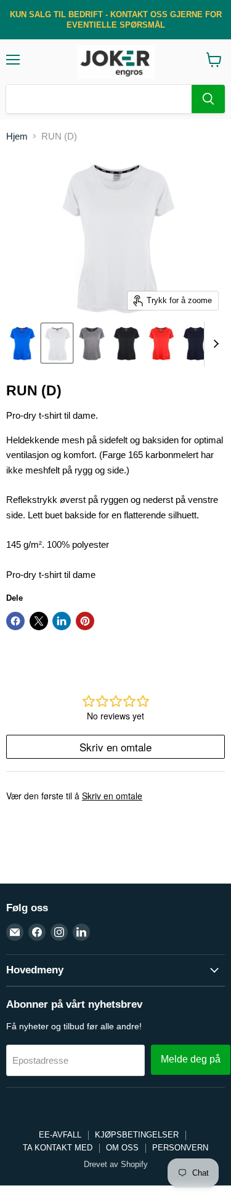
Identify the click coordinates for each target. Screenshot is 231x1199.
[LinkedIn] (81, 932)
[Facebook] (37, 932)
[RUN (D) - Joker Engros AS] (22, 343)
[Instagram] (59, 932)
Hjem (17, 136)
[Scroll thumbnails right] (214, 344)
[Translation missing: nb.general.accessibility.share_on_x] (39, 621)
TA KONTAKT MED (57, 1147)
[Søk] (208, 99)
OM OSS (122, 1147)
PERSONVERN (180, 1147)
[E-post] (14, 932)
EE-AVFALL (60, 1134)
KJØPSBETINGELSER (137, 1134)
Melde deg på (191, 1059)
